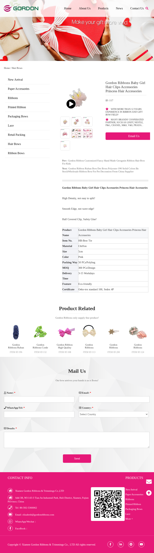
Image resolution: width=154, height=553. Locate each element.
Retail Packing (16, 134)
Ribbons (13, 98)
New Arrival (15, 79)
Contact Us (137, 8)
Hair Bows (17, 68)
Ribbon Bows (16, 153)
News (119, 8)
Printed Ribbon (17, 107)
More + (129, 518)
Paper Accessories (18, 88)
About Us (85, 8)
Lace (11, 125)
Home (67, 8)
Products (103, 8)
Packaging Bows (18, 116)
